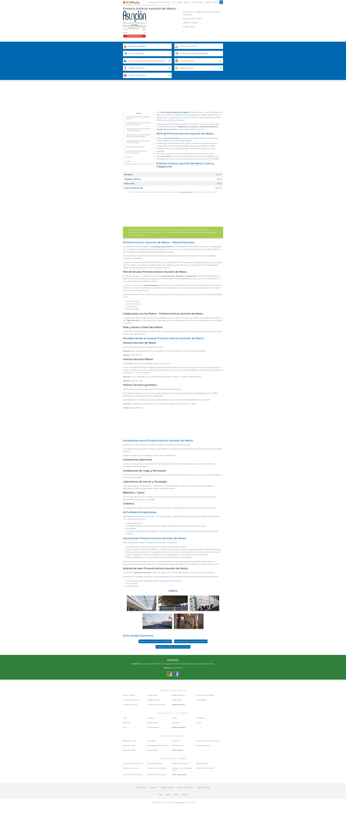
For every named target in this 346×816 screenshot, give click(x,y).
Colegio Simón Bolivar (130, 704)
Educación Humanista (154, 763)
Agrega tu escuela (167, 787)
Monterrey (150, 718)
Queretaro (126, 723)
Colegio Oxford (177, 700)
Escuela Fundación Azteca (156, 704)
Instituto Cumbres (129, 695)
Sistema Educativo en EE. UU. (156, 775)
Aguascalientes (152, 723)
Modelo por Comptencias (180, 763)
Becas (186, 2)
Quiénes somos (141, 787)
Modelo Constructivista (130, 768)
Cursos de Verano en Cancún (133, 775)
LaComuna (180, 802)
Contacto (129, 157)
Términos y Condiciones (185, 787)
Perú (160, 794)
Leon (124, 727)
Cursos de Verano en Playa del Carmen (182, 769)
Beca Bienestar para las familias (158, 745)
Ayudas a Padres (211, 2)
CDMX (125, 718)
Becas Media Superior (203, 745)
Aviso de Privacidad (203, 787)
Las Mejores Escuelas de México (133, 5)
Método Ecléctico (202, 763)
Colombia (184, 794)
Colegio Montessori (178, 695)
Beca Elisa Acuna (177, 745)
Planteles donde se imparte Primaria (138, 135)
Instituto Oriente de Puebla (205, 695)
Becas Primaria (152, 750)
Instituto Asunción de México (147, 5)
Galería (128, 161)
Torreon (198, 723)
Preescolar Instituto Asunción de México (155, 641)
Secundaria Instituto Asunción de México (191, 641)
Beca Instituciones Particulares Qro (208, 741)
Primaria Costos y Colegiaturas (138, 123)
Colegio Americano (153, 700)
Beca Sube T (176, 741)
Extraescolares (197, 2)
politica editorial (186, 192)
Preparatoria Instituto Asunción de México (173, 647)
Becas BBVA (151, 741)
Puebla (174, 718)
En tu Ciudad (177, 2)
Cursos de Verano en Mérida (156, 768)
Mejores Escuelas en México (159, 2)
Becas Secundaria (129, 750)
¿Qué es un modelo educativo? (133, 763)
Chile (175, 794)
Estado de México (153, 727)
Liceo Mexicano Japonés (131, 700)
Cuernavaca (176, 723)
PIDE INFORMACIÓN (134, 36)
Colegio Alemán (201, 700)
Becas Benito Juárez (130, 741)
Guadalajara (200, 718)
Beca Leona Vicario (129, 745)
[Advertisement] (164, 23)
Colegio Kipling (152, 695)
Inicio (124, 5)
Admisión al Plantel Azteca (205, 768)
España (167, 794)
